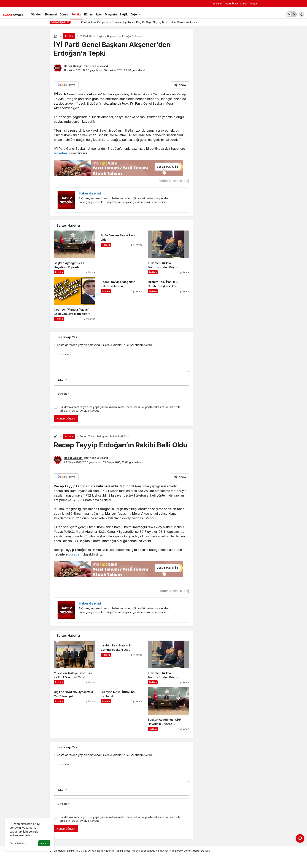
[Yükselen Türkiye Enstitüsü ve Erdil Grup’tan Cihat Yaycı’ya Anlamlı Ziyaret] (74, 662)
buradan (60, 153)
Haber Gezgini (73, 66)
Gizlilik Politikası (18, 843)
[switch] (291, 14)
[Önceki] (73, 22)
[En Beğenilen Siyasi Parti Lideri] (121, 252)
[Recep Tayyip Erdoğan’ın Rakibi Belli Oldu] (121, 299)
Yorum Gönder (66, 418)
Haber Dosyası (201, 850)
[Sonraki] (78, 22)
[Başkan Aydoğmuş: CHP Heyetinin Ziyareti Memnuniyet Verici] (74, 252)
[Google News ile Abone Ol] (66, 85)
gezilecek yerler (181, 850)
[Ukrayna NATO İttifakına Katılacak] (121, 709)
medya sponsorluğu (143, 850)
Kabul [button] (44, 843)
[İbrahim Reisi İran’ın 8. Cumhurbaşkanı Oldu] (168, 299)
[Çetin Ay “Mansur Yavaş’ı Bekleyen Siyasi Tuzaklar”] (74, 299)
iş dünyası (163, 850)
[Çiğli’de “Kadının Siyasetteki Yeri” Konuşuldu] (74, 709)
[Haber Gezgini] (13, 15)
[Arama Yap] (301, 14)
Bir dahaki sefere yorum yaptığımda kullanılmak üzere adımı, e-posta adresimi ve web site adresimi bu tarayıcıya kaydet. (120, 408)
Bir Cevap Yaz (66, 337)
